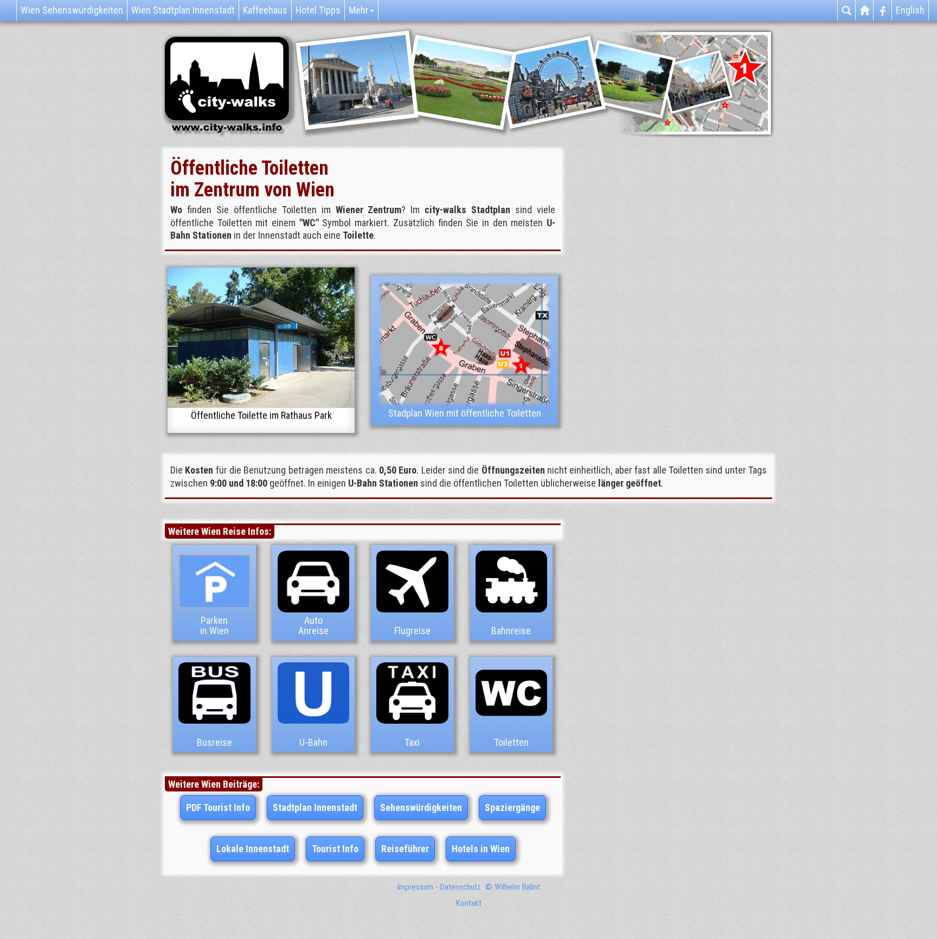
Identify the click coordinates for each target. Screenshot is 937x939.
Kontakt (469, 903)
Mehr (359, 10)
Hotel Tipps (318, 10)
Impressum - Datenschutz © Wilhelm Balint (468, 887)
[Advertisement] (680, 269)
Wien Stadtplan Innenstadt (183, 10)
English (910, 10)
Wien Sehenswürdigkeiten (72, 10)
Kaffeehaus (265, 10)
